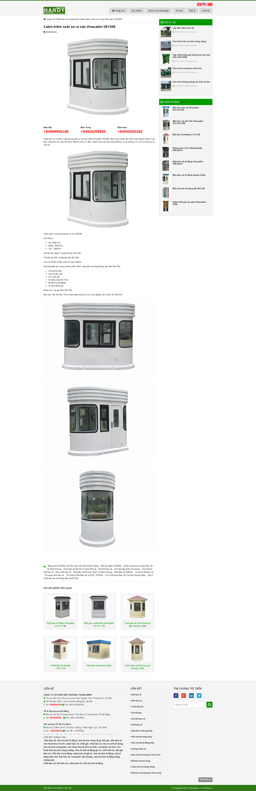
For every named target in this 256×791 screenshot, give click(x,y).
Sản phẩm (137, 10)
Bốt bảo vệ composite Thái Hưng (146, 772)
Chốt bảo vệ (136, 724)
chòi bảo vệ (96, 743)
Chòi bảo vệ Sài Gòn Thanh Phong (80, 569)
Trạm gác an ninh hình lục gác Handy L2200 (137, 624)
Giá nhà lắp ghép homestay (127, 569)
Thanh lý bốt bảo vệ (144, 572)
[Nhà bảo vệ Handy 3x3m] (99, 649)
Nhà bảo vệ (50, 740)
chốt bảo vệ (108, 750)
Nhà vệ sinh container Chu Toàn (145, 754)
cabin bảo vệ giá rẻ (82, 753)
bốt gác (105, 740)
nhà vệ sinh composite (55, 747)
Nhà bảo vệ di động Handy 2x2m (189, 175)
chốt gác (84, 743)
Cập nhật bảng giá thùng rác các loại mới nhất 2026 (191, 56)
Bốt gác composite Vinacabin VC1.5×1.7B (99, 624)
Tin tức (179, 10)
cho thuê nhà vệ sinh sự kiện (82, 747)
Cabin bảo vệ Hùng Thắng (143, 766)
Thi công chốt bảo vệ (54, 575)
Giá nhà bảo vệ (138, 718)
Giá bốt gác (136, 712)
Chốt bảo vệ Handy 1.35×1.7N (60, 667)
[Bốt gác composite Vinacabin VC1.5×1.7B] (99, 606)
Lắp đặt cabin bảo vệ (183, 28)
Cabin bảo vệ (137, 706)
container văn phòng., (82, 756)
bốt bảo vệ (116, 740)
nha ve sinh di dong (113, 743)
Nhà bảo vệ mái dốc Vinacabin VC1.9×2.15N (188, 122)
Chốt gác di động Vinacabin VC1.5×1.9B (60, 624)
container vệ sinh (107, 747)
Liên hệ (205, 10)
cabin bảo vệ (72, 743)
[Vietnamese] (199, 4)
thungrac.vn (196, 788)
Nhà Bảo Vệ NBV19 (123, 572)
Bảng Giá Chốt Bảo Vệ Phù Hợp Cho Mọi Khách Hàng (73, 566)
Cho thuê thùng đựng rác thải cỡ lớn (191, 82)
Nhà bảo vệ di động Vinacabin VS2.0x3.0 (188, 162)
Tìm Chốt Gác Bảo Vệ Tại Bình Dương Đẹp (125, 575)
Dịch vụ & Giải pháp (159, 10)
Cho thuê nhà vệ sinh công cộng (189, 41)
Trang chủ (119, 10)
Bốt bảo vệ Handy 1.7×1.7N (186, 134)
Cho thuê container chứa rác (187, 68)
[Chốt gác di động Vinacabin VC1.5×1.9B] (61, 606)
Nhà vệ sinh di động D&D (142, 742)
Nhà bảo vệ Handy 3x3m (99, 665)
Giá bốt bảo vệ (105, 569)
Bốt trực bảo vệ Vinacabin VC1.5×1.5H (186, 108)
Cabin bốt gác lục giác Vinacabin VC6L (189, 203)
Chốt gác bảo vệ (138, 748)
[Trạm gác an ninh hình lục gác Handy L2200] (138, 606)
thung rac (208, 788)
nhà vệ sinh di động (67, 740)
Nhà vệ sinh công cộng (141, 736)
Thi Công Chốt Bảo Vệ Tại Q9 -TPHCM (84, 575)
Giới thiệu (58, 788)
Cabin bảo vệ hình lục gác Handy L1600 (138, 667)
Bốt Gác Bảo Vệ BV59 (111, 566)
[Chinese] (210, 4)
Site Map (48, 788)
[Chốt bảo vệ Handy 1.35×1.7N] (61, 649)
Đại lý (192, 10)
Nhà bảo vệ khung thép (141, 730)
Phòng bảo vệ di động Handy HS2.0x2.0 (187, 149)
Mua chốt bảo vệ (63, 572)
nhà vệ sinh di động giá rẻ (88, 750)
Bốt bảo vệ (136, 694)
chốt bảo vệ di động (62, 753)
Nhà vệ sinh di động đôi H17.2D (189, 188)
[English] (204, 4)
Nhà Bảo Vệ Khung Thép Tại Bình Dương (92, 572)
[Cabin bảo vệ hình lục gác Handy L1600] (138, 649)
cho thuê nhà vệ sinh (54, 743)
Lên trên (204, 779)
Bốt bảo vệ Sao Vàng (140, 760)
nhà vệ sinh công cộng (89, 740)
